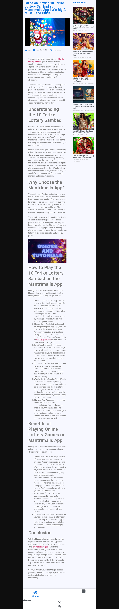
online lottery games (41, 547)
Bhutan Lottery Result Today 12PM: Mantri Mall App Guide (83, 156)
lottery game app (43, 340)
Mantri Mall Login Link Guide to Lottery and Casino (83, 132)
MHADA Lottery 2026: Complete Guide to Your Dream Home (82, 79)
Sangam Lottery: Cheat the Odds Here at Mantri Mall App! (83, 53)
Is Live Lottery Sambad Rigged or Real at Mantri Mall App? (83, 27)
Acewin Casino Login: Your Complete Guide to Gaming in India (83, 106)
